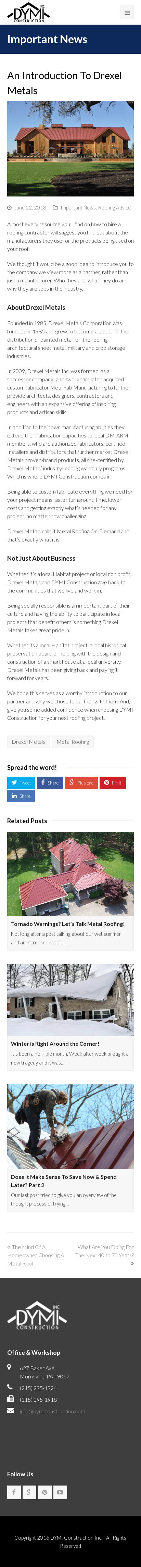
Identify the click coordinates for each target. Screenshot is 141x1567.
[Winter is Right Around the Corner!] (70, 1000)
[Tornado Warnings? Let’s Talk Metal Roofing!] (70, 874)
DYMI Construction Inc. (76, 1537)
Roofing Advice (114, 207)
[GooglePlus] (29, 1492)
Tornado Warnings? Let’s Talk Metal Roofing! (68, 923)
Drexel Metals (28, 741)
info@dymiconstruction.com (52, 1411)
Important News (78, 207)
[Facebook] (14, 1492)
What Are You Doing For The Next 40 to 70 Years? (104, 1251)
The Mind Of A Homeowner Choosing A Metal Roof (35, 1255)
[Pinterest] (45, 1492)
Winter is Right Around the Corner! (55, 1043)
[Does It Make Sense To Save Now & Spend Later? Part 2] (70, 1126)
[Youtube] (60, 1492)
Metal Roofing (72, 741)
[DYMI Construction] (28, 11)
